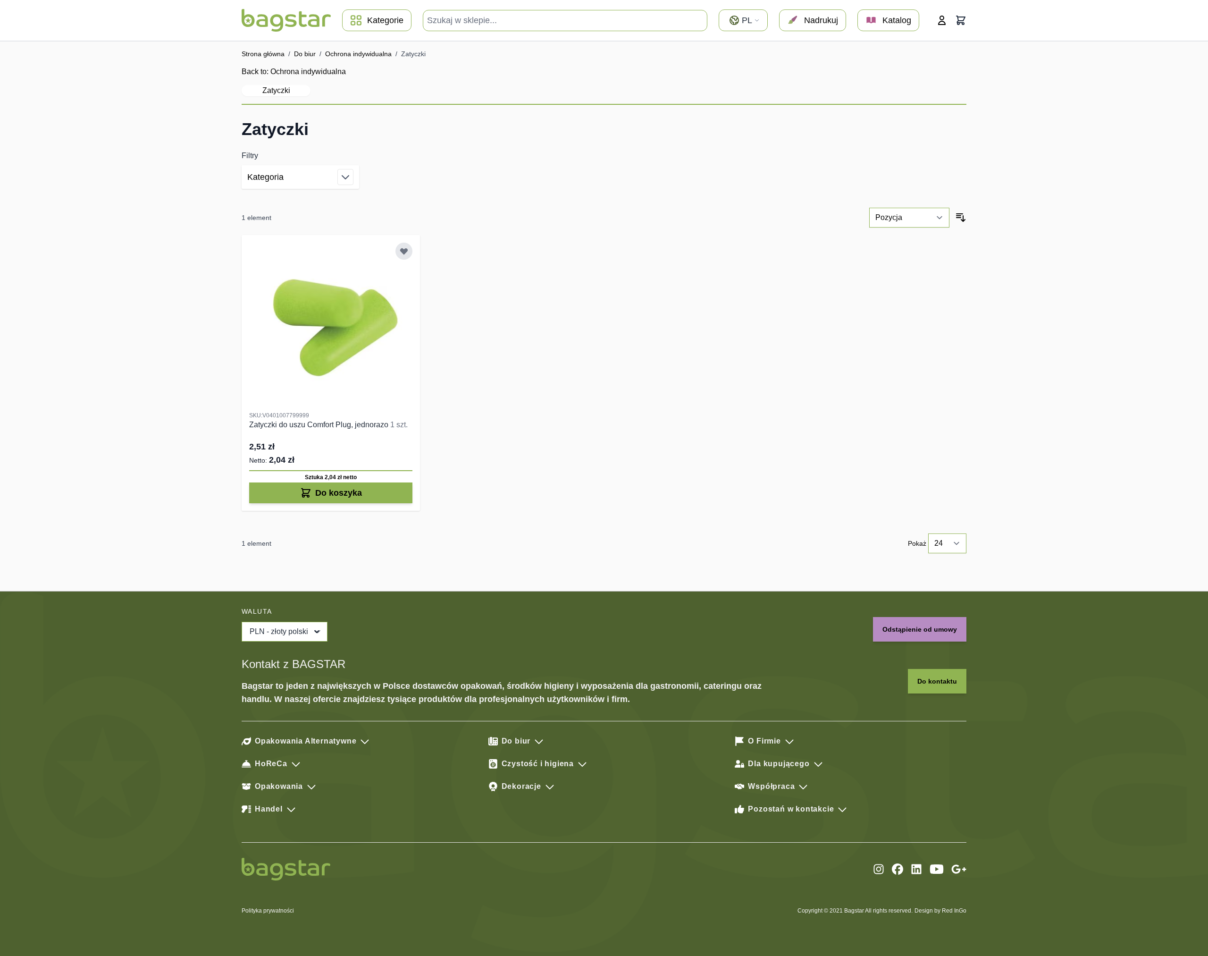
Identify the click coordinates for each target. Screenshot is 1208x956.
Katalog (896, 20)
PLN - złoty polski (279, 631)
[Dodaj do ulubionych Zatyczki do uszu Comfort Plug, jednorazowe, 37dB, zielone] (403, 251)
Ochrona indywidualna (358, 54)
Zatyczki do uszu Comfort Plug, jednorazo (319, 425)
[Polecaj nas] (958, 869)
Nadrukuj (821, 20)
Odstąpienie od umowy (919, 629)
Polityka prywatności (268, 910)
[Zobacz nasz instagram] (878, 869)
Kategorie (385, 20)
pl (747, 20)
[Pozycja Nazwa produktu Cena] (909, 218)
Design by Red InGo (940, 910)
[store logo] (286, 20)
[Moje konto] (942, 20)
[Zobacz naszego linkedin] (916, 869)
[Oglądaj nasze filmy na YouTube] (937, 869)
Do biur (305, 54)
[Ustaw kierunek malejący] (960, 217)
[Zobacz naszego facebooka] (897, 869)
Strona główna (263, 54)
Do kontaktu (937, 681)
